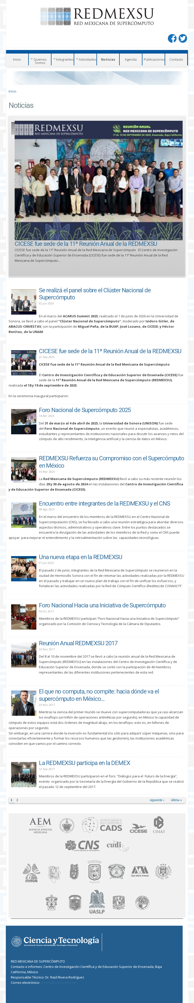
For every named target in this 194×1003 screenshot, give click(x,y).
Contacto (176, 59)
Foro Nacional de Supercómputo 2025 (85, 410)
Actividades (87, 59)
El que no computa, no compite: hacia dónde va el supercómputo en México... (99, 695)
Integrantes (65, 59)
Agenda (131, 59)
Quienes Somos (40, 61)
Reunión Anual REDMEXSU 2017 (78, 643)
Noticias (108, 59)
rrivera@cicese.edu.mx (58, 982)
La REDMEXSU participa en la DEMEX (84, 763)
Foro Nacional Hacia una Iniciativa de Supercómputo (102, 605)
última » (176, 800)
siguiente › (157, 800)
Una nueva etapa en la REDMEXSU (80, 557)
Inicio (17, 59)
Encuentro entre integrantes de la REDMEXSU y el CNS (104, 503)
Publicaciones (154, 59)
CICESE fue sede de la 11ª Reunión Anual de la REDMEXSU (86, 243)
